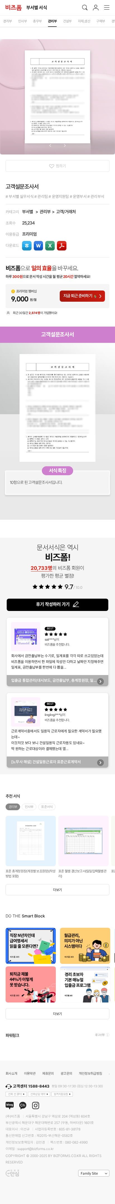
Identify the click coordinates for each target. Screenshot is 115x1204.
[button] (50, 145)
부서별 (27, 211)
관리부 (45, 211)
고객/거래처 (66, 211)
